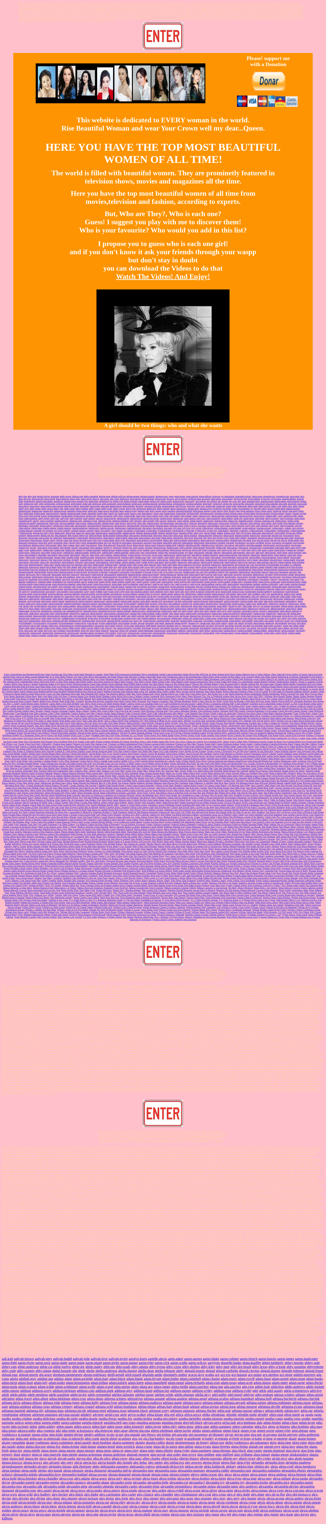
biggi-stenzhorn (247, 511)
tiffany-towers (87, 628)
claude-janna (36, 528)
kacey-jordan (141, 562)
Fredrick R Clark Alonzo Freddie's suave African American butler (84, 751)
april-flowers (180, 506)
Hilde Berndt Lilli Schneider (234, 778)
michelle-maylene (220, 589)
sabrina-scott (264, 608)
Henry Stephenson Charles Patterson (307, 775)
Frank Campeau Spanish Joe (139, 746)
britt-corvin (24, 516)
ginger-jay (107, 547)
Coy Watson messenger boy (302, 716)
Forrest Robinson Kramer (227, 744)
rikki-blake (247, 606)
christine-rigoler (176, 525)
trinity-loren (95, 630)
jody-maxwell (134, 560)
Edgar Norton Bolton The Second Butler (23, 730)
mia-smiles (139, 589)
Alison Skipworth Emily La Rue (48, 681)
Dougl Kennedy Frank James (145, 725)
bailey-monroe (267, 508)
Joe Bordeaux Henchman (236, 797)
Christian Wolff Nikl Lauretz (232, 711)
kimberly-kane (271, 567)
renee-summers (209, 606)
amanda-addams (289, 499)
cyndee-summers (256, 530)
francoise (161, 545)
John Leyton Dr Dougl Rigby (178, 800)
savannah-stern (122, 613)
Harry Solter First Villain (131, 771)
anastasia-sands (267, 501)
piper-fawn (163, 603)
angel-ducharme (124, 503)
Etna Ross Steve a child (140, 741)
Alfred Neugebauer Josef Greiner (217, 679)
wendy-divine (281, 633)
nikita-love (264, 596)
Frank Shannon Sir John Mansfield (72, 749)
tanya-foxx (301, 623)
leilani (291, 574)
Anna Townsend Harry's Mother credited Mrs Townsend (244, 684)
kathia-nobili (98, 564)
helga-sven (186, 550)
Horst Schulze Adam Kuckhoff (145, 780)
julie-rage (79, 562)
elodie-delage (293, 540)
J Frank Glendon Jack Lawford (82, 785)
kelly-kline (122, 567)
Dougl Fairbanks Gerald (94, 725)
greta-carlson (232, 547)
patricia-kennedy (216, 601)
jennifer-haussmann (44, 557)
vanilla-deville (274, 630)
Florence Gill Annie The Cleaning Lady (90, 744)
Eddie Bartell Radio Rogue (249, 728)
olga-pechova (208, 599)
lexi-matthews (69, 577)
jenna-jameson (280, 555)
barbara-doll (48, 511)
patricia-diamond (200, 601)
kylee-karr (103, 572)
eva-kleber (259, 542)
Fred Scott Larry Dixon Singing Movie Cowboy (255, 749)
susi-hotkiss (208, 620)
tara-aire (44, 625)
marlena (256, 584)
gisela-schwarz (159, 547)
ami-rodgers (201, 501)
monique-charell (40, 594)
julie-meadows (67, 562)
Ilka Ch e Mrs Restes (108, 783)
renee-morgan (186, 606)
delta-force (157, 535)
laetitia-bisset (244, 572)
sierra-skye (235, 616)
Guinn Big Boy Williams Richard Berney (20, 763)
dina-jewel (188, 538)
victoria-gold (146, 633)
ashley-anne (252, 506)
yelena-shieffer (107, 635)
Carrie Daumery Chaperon (247, 703)
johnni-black (174, 560)
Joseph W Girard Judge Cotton (133, 805)
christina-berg (81, 525)
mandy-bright (105, 581)
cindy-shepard (262, 525)
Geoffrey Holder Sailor (31, 753)
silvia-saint (276, 616)
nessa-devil (70, 596)
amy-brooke (223, 501)
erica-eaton (127, 542)
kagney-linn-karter (156, 562)
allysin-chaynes (240, 499)
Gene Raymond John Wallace (310, 751)
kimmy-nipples (77, 569)
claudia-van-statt (107, 528)
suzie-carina (258, 620)
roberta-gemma (287, 606)
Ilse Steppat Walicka (127, 783)
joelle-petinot (162, 560)
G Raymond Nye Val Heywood (235, 751)
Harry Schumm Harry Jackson (82, 771)
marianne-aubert (251, 581)
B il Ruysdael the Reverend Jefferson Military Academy (294, 691)
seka (171, 613)
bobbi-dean (28, 513)
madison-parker (45, 581)
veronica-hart (35, 633)
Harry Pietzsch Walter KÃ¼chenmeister (51, 771)
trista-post (114, 630)
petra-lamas (118, 603)
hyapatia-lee (291, 550)
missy (86, 591)
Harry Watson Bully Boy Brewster (158, 771)
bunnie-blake (129, 516)
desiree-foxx (255, 535)
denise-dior (218, 535)
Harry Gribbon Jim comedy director (152, 768)
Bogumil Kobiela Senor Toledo (226, 699)
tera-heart (170, 625)
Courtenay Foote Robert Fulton (275, 716)
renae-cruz (154, 606)
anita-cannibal (272, 503)
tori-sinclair (262, 628)
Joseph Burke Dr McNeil (279, 802)
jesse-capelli (215, 557)
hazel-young (24, 550)
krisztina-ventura (66, 572)
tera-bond (161, 625)
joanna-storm (110, 560)
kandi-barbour (231, 562)
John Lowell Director (202, 800)
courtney (67, 530)
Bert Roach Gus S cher (218, 694)
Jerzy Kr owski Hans (219, 795)
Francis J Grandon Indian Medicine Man (38, 746)
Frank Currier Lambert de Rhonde (168, 746)
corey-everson (298, 528)
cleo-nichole (157, 528)
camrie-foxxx (259, 516)
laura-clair (46, 574)
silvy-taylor (299, 616)
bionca (258, 511)
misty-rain (179, 591)
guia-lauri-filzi (255, 547)
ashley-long (24, 508)
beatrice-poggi (130, 511)
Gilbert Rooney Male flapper (267, 758)
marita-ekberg (233, 584)
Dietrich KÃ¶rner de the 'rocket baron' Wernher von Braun (175, 720)
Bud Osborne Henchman (180, 701)
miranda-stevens (38, 591)
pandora (136, 601)
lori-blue (171, 579)
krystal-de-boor (80, 572)
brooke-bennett (54, 516)
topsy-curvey (240, 628)
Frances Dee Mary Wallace (305, 744)
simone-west (24, 618)
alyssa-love (266, 499)
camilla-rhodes (231, 516)
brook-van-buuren (105, 516)
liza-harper (32, 579)
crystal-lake (189, 530)
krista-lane (204, 569)
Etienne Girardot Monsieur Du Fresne (112, 741)
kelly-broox (93, 567)
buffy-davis (118, 516)
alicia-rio (170, 499)
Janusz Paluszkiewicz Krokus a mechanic (118, 792)
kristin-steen (52, 572)
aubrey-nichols (163, 508)
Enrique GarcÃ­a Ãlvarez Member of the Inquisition (179, 738)
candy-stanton (89, 518)
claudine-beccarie (134, 528)
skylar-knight (81, 618)
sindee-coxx (35, 618)
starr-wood (23, 620)
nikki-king (23, 599)
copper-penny (278, 528)
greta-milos (243, 547)
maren (176, 581)
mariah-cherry (237, 581)
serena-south (191, 613)
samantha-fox (47, 611)
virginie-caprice (227, 633)
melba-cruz (236, 586)
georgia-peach (269, 545)
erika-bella (167, 542)
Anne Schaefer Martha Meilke (282, 684)
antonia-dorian (168, 506)
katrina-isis (216, 564)
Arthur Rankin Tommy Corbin (227, 689)
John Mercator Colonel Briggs (225, 800)
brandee (63, 513)
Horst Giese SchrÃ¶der (121, 780)
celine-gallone (183, 521)
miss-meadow (63, 591)
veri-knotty (300, 630)
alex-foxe (27, 499)
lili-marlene (123, 577)
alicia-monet (160, 499)
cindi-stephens (213, 525)
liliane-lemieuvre (109, 577)
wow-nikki (64, 635)
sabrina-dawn (181, 608)
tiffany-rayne (49, 628)
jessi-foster (57, 560)
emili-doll (42, 542)
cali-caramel (174, 516)
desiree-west (277, 535)
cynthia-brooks (282, 530)
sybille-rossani (301, 620)
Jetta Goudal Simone (293, 795)
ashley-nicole (47, 508)
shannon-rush (259, 613)
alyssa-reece (276, 499)
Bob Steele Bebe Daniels (103, 699)
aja (222, 496)
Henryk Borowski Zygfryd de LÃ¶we (102, 778)
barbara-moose (60, 511)
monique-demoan (55, 594)
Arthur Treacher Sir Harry (253, 689)
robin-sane (56, 608)
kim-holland (24, 569)
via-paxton (99, 633)
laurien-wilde (183, 574)
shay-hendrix (79, 616)
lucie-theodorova (216, 579)
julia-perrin (34, 562)
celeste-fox (171, 521)
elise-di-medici (263, 540)
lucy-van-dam (230, 579)
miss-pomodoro (76, 591)
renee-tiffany (222, 606)
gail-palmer (229, 545)
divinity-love (222, 538)
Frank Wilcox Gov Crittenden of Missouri (107, 749)
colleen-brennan (221, 528)
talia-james (159, 623)
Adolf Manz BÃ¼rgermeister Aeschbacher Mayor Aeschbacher (131, 674)
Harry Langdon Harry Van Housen (302, 768)
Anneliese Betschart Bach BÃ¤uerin (19, 686)
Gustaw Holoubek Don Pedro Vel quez (187, 763)
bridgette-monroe (222, 513)
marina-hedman (207, 584)
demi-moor (178, 535)
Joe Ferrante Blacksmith (258, 797)
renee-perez (197, 606)
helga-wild (196, 550)
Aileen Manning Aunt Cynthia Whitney (253, 674)
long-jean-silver (85, 579)
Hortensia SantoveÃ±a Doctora (173, 780)
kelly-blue (82, 567)
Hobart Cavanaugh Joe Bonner (309, 778)
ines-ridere (45, 552)
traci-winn (28, 630)
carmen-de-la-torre (151, 518)
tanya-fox (292, 623)
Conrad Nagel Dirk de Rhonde (114, 716)
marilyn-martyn (182, 584)
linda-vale (186, 577)
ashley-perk (58, 508)
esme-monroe (211, 542)
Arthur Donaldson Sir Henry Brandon (74, 689)
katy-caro (250, 564)
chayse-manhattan (67, 523)
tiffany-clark (24, 628)
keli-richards (51, 567)
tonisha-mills (228, 628)
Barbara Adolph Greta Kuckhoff (53, 691)
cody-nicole (196, 528)
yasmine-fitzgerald (92, 635)
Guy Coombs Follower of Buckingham (260, 763)
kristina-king (283, 569)
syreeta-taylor (80, 623)
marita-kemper (246, 584)
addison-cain (77, 496)
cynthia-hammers (297, 530)
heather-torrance (122, 550)
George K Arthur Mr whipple (87, 756)
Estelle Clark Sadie (86, 741)
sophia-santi (176, 618)
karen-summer (263, 562)
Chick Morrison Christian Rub (154, 711)
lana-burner (256, 572)
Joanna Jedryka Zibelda (177, 797)
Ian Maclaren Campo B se (288, 780)
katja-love (196, 564)
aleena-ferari (229, 496)
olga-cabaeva (186, 599)
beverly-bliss (222, 511)
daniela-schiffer (115, 533)
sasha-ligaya (74, 613)
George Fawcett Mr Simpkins (199, 753)
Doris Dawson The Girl (81, 723)
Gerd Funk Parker (36, 758)
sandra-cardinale (124, 611)
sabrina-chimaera (167, 608)
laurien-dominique (168, 574)
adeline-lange (104, 496)
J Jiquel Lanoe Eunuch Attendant (139, 785)
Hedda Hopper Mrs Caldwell (235, 771)
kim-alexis (232, 567)
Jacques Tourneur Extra (285, 788)
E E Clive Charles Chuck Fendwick (81, 728)
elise (254, 540)
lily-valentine (165, 577)
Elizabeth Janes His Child (102, 735)
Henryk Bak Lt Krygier (74, 778)
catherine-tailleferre (120, 521)
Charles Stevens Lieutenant (56, 711)
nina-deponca (119, 599)
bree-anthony (147, 513)
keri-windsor (189, 567)
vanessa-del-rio (230, 630)
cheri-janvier (120, 523)
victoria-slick (196, 633)
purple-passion (238, 603)
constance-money (263, 528)
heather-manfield (93, 550)
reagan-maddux (69, 606)
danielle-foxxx (172, 533)
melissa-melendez (42, 589)
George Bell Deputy (79, 753)
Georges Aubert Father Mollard (307, 756)
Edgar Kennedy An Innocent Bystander (307, 728)
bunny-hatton (152, 516)
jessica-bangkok (229, 557)
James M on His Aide (219, 790)
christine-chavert (147, 525)
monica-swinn (238, 591)
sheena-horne (102, 616)
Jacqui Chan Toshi (304, 788)
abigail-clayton (43, 496)
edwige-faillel (156, 540)
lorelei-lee (129, 579)
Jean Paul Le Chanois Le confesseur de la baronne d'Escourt (108, 795)
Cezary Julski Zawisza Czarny (17, 706)
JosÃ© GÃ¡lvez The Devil (229, 802)
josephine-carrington (237, 560)
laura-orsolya (86, 574)
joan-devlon (98, 560)
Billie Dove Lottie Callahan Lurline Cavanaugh (138, 696)
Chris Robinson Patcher (208, 711)
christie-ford (58, 525)
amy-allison (212, 501)
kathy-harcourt (150, 564)
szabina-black (111, 623)
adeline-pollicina (118, 496)
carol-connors (190, 518)
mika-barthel (260, 589)
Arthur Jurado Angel (174, 689)
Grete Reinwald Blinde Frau (260, 761)
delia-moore (134, 535)
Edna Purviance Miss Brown (215, 730)
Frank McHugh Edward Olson (303, 746)
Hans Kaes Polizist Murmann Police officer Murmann (221, 766)
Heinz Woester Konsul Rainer (152, 773)
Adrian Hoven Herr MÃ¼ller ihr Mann (200, 674)
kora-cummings (185, 569)
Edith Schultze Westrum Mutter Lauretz (112, 730)
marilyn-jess (169, 584)
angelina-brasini (165, 503)
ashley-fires (287, 506)
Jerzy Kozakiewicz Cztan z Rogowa (193, 795)
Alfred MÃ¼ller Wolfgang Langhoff (187, 679)
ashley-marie (35, 508)
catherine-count (75, 521)
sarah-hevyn (296, 611)
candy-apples (43, 518)
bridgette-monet (207, 513)
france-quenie (150, 545)
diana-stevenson (96, 538)
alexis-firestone (62, 499)
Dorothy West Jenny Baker (39, 725)
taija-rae (141, 623)
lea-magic (238, 574)
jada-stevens (199, 552)
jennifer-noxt (100, 557)
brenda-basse (169, 513)
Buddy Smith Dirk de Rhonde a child (233, 701)
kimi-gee (34, 569)
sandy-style (222, 611)
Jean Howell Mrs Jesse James (250, 792)
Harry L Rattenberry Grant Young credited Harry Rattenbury (260, 768)
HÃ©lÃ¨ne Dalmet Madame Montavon (63, 775)
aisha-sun (216, 496)
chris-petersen (289, 523)
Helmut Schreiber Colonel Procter (96, 775)
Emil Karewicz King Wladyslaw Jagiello (60, 738)
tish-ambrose (205, 628)
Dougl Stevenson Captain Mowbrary (175, 725)
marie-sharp (117, 584)
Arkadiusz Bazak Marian (272, 686)
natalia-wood (289, 594)
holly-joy (237, 550)
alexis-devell (49, 499)
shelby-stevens (137, 616)
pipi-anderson (174, 603)
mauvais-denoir (117, 586)
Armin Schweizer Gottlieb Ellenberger (300, 686)
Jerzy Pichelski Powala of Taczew (244, 795)
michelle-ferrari (177, 589)
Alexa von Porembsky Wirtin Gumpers (54, 679)
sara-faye (263, 611)
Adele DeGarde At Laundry (91, 674)
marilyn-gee (158, 584)
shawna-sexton (53, 616)
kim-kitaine (54, 569)
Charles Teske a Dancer (79, 711)
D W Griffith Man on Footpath (35, 718)
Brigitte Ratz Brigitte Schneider (99, 701)
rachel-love (273, 603)
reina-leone (135, 606)
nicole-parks (175, 596)
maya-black (142, 586)
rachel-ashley (262, 603)
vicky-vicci (122, 633)
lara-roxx (293, 572)
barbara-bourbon (293, 508)
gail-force (219, 545)
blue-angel (293, 511)
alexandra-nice (269, 496)
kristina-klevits (296, 569)
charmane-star (42, 523)
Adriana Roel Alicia (226, 674)
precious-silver (212, 603)
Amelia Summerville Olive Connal (204, 681)
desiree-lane (266, 535)
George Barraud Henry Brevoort (56, 753)
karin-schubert (298, 562)
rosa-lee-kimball (80, 608)
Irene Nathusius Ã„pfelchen (201, 783)
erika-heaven (187, 542)
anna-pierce (35, 506)
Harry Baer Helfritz (46, 768)
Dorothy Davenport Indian (158, 723)
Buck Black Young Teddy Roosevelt (130, 701)
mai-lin (84, 581)
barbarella (71, 511)
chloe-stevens (254, 523)
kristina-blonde (270, 569)
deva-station (288, 535)
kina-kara (89, 569)
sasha (52, 613)
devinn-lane (33, 538)
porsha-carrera (199, 603)
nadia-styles (179, 594)
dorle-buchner (36, 540)
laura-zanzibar (110, 574)
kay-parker (284, 564)
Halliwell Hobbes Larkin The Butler (59, 766)
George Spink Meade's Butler (280, 756)
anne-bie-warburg (71, 506)
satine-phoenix (96, 613)
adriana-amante (132, 496)
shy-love (216, 616)
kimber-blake (243, 567)
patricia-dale (187, 601)
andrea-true (28, 503)
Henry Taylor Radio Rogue (15, 778)
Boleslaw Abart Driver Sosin (253, 699)
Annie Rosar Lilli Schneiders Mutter (156, 686)
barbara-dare (37, 511)
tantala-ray (269, 623)
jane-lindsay (75, 555)
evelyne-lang (298, 542)
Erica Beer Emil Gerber (233, 738)
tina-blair (137, 628)
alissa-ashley (227, 499)
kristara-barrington (229, 569)
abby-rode (32, 496)
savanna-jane (135, 613)
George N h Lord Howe (173, 756)
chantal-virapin (220, 521)
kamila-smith (206, 562)
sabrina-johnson (205, 608)
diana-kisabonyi (70, 538)
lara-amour (284, 572)
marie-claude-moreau (42, 584)
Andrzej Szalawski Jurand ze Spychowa (48, 684)
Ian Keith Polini (268, 780)
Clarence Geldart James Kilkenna (110, 713)
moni (217, 591)
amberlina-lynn (105, 501)
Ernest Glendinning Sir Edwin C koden (287, 738)
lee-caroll (269, 574)
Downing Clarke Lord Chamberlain (281, 725)
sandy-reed (198, 611)
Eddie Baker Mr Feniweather (223, 728)
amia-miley (190, 501)
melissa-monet (56, 589)
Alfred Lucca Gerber (161, 679)
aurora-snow (181, 508)
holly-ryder (256, 550)
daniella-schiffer (150, 533)
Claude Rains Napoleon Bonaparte (277, 713)
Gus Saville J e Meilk (124, 763)
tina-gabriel (165, 628)
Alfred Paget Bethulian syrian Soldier (249, 679)
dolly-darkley (241, 538)
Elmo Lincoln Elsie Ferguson (292, 735)
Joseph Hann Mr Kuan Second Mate (46, 805)
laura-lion (66, 574)
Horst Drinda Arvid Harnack (98, 780)
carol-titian (259, 518)
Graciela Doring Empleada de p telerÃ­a (158, 761)
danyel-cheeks (210, 533)
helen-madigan (162, 550)
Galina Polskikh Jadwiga (285, 751)
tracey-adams (283, 628)
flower (129, 545)
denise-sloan (228, 535)
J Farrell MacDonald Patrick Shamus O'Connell (47, 785)
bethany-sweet (210, 511)
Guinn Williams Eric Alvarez (53, 763)
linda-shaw (176, 577)
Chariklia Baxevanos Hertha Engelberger (49, 706)
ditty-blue (207, 538)
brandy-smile (124, 513)
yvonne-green (120, 635)
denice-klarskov (191, 535)
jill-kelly (75, 560)
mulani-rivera (144, 594)
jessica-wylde (46, 560)
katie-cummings (185, 564)
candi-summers (30, 518)
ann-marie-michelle (152, 506)
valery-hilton (204, 630)
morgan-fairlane (103, 594)
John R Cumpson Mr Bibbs (34, 802)
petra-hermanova (105, 603)
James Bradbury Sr (64, 790)
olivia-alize (231, 599)
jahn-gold (259, 552)
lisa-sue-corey (275, 577)
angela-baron (49, 503)
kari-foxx (274, 562)
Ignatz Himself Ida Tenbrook (85, 783)
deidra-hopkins (95, 535)
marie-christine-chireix (291, 581)
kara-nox (252, 562)
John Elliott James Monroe (114, 800)
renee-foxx (164, 606)
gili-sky (33, 547)
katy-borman (240, 564)
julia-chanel (264, 560)
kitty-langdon (128, 569)
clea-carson (147, 528)
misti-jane (129, 591)
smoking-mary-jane (132, 618)
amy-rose (233, 501)
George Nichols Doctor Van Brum (200, 756)
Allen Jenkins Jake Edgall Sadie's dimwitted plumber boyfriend (91, 681)
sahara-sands (24, 611)
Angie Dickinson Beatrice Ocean (81, 684)
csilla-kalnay (223, 530)
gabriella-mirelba (192, 545)
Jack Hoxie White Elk (302, 785)
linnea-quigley (208, 577)
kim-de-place (297, 567)
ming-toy (26, 591)
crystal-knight (177, 530)
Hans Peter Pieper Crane (289, 766)
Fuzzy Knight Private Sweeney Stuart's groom (200, 751)
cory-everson (47, 530)
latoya (38, 574)
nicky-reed (107, 596)
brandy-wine (135, 513)
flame (100, 545)
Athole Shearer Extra (29, 691)
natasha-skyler (47, 596)
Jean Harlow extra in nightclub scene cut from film (179, 792)
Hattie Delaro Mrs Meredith (210, 771)
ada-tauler (55, 496)
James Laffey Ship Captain (197, 790)
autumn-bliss (193, 508)
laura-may (75, 574)
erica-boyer (117, 542)
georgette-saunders (254, 545)
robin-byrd (23, 608)
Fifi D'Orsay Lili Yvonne (13, 744)
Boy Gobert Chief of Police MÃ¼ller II (284, 699)
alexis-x (95, 499)
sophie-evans (210, 618)
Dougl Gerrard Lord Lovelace (119, 725)
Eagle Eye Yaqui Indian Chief (111, 728)
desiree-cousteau (242, 535)
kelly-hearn (103, 567)
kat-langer (206, 564)
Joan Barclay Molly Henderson (153, 797)
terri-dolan (229, 625)
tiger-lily (109, 628)
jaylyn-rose (146, 555)
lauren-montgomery (150, 574)
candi (280, 516)
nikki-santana (70, 599)
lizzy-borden (43, 579)
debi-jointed (73, 535)
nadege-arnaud (167, 594)
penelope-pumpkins (72, 603)
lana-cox (265, 572)
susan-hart (175, 620)
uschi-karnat (171, 630)
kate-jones (87, 564)
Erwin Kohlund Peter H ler (65, 741)
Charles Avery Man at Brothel (95, 706)
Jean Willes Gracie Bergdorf (305, 792)
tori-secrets (251, 628)
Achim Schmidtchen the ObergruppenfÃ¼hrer (24, 674)
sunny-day (137, 620)
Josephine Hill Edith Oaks (194, 805)
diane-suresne (145, 538)
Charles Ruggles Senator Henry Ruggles (25, 711)
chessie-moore (153, 523)
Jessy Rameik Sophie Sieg (271, 795)
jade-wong (250, 552)
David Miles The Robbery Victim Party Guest (192, 718)
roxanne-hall (115, 608)
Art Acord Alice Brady (47, 689)
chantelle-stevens (245, 521)
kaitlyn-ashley (171, 562)
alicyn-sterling (181, 499)
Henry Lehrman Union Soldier (252, 775)
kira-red (107, 569)
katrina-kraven (228, 564)
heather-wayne (136, 550)
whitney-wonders (38, 635)
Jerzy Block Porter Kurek (166, 795)
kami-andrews (194, 562)
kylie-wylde (157, 572)
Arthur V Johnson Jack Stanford (279, 689)
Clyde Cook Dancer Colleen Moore (84, 716)
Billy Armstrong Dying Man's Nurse (176, 696)
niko (100, 599)
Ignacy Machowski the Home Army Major (53, 783)
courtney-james (93, 530)
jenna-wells (30, 557)
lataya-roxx (30, 574)
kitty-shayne (162, 569)
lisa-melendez (263, 577)
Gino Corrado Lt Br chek (291, 758)
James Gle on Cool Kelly (104, 790)
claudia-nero (93, 528)
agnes (171, 496)
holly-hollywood (224, 550)
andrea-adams (280, 501)
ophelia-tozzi (289, 599)
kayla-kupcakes (272, 564)
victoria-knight (158, 633)
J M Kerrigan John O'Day (239, 785)
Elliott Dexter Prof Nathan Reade (158, 735)
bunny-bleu (141, 516)
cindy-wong (274, 525)
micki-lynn (249, 589)
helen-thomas (175, 550)
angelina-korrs (179, 503)
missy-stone (108, 591)
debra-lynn (83, 535)
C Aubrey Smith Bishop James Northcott (30, 703)
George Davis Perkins (175, 753)
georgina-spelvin (283, 545)
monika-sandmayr (264, 591)
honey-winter (267, 550)
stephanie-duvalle (60, 620)
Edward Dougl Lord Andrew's (37, 733)
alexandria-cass (282, 496)
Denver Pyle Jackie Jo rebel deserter (43, 720)
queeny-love (250, 603)
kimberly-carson (257, 567)
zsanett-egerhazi (144, 635)
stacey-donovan (235, 618)
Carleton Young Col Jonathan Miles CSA (145, 703)
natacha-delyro (277, 594)
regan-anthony (97, 606)
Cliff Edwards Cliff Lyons (56, 716)
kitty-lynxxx (139, 569)
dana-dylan (70, 533)
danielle (161, 533)
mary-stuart (77, 586)
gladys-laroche (185, 547)
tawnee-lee (99, 625)
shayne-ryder (90, 616)
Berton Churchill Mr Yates (292, 694)
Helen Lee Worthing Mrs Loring (254, 773)
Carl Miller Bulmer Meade (114, 703)
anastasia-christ (253, 501)
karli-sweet (23, 564)
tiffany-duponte (36, 628)
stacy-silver (282, 618)
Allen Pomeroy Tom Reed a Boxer (135, 681)
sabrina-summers (277, 608)
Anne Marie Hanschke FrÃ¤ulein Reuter (122, 686)
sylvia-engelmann (66, 623)
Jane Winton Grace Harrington (30, 792)
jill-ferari (67, 560)
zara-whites (132, 635)
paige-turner (46, 601)
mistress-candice (142, 591)
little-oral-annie (299, 577)
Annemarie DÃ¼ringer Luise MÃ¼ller (86, 686)
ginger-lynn (127, 547)
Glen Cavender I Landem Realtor (43, 761)
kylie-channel (136, 572)
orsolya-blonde (33, 601)
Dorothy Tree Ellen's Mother (294, 723)
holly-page (246, 550)
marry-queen (284, 584)
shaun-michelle (39, 616)
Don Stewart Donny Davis (264, 720)
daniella (139, 533)
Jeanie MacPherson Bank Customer (65, 795)
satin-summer (110, 613)
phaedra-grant (143, 603)
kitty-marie (151, 569)
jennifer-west (140, 557)
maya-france (152, 586)
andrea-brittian (293, 501)
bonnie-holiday (52, 513)
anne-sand (104, 506)
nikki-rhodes (57, 599)
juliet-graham (115, 562)
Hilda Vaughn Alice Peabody (208, 778)
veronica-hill (47, 633)
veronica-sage (73, 633)
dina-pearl (198, 538)
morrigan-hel (116, 594)
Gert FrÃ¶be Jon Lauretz (136, 758)
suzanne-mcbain (221, 620)
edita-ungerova (143, 540)
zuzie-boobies (158, 635)
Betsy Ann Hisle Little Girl (50, 696)
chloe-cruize (224, 523)
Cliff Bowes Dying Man (33, 716)
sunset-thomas (149, 620)
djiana (231, 538)
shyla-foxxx (206, 616)
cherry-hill (141, 523)
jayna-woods (157, 555)
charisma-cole (268, 521)
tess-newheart (257, 625)
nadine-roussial (218, 594)
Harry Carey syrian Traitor (95, 768)
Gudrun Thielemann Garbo (285, 761)
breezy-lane (158, 513)
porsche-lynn (186, 603)
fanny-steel (80, 545)
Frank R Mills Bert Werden (43, 749)
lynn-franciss (253, 579)
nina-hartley (131, 599)
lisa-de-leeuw (230, 577)
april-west (200, 506)
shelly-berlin (150, 616)
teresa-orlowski (198, 625)
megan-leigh (164, 586)
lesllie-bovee (37, 577)
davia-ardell (280, 533)
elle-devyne (275, 540)
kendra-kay (167, 567)
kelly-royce (145, 567)
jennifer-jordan (72, 557)
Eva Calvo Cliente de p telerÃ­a (189, 741)
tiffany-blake (298, 625)
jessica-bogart (242, 557)
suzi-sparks (269, 620)
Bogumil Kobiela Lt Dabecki (198, 699)
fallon (59, 545)
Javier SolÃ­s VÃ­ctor (146, 792)
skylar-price (93, 618)
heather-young (149, 550)
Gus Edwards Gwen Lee (103, 763)
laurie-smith (194, 574)
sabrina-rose (252, 608)
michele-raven (150, 589)
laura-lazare (56, 574)
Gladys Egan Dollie (19, 761)
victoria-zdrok (208, 633)
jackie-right (163, 552)
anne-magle (95, 506)
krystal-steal (93, 572)
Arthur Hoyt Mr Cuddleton (152, 689)
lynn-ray (273, 579)
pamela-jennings (85, 601)
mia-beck (121, 589)
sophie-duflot (198, 618)
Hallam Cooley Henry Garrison (28, 766)
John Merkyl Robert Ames (251, 800)
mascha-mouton (90, 586)
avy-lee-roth (255, 508)
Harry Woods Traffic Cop (186, 771)
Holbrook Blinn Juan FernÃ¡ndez (17, 780)
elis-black (247, 540)
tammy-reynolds (245, 623)
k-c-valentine (295, 564)
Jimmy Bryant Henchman (15, 797)
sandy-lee (177, 611)
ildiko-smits (24, 552)
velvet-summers (288, 630)
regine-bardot (110, 606)
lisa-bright (219, 577)
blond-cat (277, 511)
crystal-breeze (139, 530)
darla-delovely (268, 533)
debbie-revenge (33, 535)
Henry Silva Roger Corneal (278, 775)
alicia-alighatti (148, 499)
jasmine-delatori (120, 555)
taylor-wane (129, 625)
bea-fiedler (114, 511)
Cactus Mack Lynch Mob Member (64, 703)
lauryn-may (218, 574)
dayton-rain (291, 533)
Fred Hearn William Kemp (204, 749)
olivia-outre (278, 599)
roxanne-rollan (127, 608)
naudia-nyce (59, 596)
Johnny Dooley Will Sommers (141, 802)
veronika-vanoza (87, 633)
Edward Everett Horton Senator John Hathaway (99, 733)
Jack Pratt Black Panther (219, 788)
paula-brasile (279, 601)
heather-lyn (81, 550)
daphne (220, 533)
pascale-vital (156, 601)
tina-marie (184, 628)
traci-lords (294, 628)
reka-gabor (144, 606)
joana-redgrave (86, 560)
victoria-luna (171, 633)
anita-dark (283, 503)
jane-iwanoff (63, 555)
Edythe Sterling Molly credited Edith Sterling (228, 733)
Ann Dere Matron (156, 684)
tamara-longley (181, 623)
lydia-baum (242, 579)
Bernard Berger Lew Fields (173, 694)
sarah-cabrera (285, 611)
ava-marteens (244, 508)
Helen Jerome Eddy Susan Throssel (223, 773)
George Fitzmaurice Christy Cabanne (260, 753)
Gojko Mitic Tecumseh (68, 761)
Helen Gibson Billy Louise (195, 773)
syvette (102, 623)
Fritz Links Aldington (168, 751)
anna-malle (302, 503)
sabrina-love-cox (220, 608)
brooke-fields (67, 516)
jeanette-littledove (210, 555)
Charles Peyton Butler (228, 708)
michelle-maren (205, 589)
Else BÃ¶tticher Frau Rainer (266, 735)
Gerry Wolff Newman (115, 758)
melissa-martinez (26, 589)
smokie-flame (117, 618)
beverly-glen (234, 511)
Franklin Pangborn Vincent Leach (142, 749)
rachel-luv (283, 603)
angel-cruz (96, 503)
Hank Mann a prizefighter (119, 766)
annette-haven (116, 506)
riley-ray (256, 606)
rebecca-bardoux (84, 606)
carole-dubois (227, 518)
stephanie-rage (75, 620)
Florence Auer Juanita (62, 744)
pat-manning (168, 601)
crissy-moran (117, 530)
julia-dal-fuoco (275, 560)
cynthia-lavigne (25, 533)
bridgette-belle (193, 513)
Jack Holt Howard (284, 785)
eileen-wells (168, 540)
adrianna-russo (161, 496)
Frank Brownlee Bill (117, 746)
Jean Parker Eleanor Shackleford (278, 792)
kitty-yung (172, 569)
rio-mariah (265, 606)
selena (176, 613)
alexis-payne (86, 499)
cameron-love (204, 516)
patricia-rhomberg (232, 601)
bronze (44, 516)
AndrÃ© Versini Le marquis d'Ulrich (306, 681)
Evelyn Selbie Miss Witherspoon (245, 741)
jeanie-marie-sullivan (228, 555)
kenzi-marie (178, 567)
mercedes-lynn (85, 589)
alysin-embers (254, 499)
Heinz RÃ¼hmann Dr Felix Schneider (121, 773)
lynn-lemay (264, 579)
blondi (285, 511)
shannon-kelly (246, 613)
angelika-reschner (150, 503)
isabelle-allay (95, 552)
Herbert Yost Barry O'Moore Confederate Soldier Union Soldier (166, 778)
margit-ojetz (185, 581)
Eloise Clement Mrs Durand (240, 735)
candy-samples (75, 518)
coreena (288, 528)
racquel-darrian (40, 606)
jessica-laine (295, 557)
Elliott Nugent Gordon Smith (187, 735)
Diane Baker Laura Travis (70, 720)
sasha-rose (85, 613)
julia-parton (24, 562)
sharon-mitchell (25, 616)
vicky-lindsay (110, 633)
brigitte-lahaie (249, 513)
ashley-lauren (298, 506)
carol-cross (201, 518)
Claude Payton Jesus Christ (249, 713)
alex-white (114, 499)
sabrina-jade (192, 608)
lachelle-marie (189, 572)
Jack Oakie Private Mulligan (65, 788)
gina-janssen (65, 547)
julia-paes (300, 560)
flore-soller (121, 545)
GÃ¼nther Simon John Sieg (79, 763)
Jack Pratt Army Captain (196, 788)
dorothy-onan (62, 540)
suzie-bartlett (247, 620)
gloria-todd (210, 547)
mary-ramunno (65, 586)
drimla (76, 540)
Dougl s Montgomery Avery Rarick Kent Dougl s (243, 725)
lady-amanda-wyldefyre (214, 572)
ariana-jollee (231, 506)
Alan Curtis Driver (85, 677)
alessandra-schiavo (243, 496)
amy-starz (242, 501)
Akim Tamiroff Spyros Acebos (284, 674)
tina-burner (146, 628)
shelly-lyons (162, 616)
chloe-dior (234, 523)
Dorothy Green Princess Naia (215, 723)
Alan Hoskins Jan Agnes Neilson (109, 677)
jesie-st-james (204, 557)
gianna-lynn (24, 547)
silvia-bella (266, 616)
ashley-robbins (81, 508)
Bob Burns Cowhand (25, 699)
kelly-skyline (156, 567)
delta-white (168, 535)
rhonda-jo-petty (235, 606)
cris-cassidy (105, 530)
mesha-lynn (111, 589)
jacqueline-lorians (176, 552)
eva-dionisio (240, 542)
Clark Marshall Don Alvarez (197, 713)
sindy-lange (46, 618)
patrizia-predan (246, 601)
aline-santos (216, 499)
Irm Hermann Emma (245, 783)
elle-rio (284, 540)
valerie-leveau (192, 630)
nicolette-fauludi (211, 596)
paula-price (30, 603)
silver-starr (256, 616)
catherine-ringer (104, 521)
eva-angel (230, 542)
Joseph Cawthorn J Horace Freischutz (307, 802)
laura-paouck (97, 574)
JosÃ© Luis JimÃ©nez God (254, 802)
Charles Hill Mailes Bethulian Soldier (197, 706)
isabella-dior (68, 552)
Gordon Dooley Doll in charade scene (96, 761)
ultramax (133, 630)
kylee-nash (113, 572)
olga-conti (196, 599)
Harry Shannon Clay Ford (108, 771)
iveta (142, 552)
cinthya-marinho (287, 525)
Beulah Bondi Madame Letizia (102, 696)
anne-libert (84, 506)
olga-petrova (219, 599)
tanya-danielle (281, 623)
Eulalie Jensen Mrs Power (163, 741)
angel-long (217, 503)
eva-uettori (276, 542)
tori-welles (272, 628)
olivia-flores (253, 599)
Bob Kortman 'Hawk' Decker (48, 699)
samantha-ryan (59, 611)
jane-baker (42, 555)
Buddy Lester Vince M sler (204, 701)
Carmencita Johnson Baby (223, 703)
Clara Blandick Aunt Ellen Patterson (31, 713)
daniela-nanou (102, 533)
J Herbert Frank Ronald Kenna (110, 785)
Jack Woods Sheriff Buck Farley (260, 788)
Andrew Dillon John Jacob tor (17, 684)
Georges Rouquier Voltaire (15, 758)
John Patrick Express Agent (305, 800)
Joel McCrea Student (301, 797)
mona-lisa (200, 591)
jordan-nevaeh (211, 560)
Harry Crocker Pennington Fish (122, 768)
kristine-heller (40, 572)
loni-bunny (98, 579)
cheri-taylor (131, 523)
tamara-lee (169, 623)
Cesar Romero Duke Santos (310, 703)
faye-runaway (91, 545)
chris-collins (266, 523)
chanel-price (208, 521)
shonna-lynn (195, 616)
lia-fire (88, 577)
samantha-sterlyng (74, 611)
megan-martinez (177, 586)
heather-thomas (108, 550)
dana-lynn (80, 533)
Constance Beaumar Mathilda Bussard (145, 716)
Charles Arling (74, 706)
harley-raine (290, 547)
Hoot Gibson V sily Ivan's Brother (48, 780)
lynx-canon (294, 579)
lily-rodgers (153, 577)
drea (70, 540)
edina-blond (131, 540)
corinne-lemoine (26, 530)
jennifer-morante (87, 557)
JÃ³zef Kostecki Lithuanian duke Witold (253, 805)
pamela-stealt (126, 601)
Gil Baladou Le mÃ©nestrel (240, 758)
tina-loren (175, 628)
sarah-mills (23, 613)
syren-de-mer (92, 623)
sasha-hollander (62, 613)
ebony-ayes (120, 540)
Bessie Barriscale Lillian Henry (23, 696)
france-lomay (138, 545)
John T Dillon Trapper (58, 802)
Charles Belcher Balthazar (120, 706)
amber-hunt (93, 501)
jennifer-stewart (113, 557)
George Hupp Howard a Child (24, 756)
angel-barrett (76, 503)
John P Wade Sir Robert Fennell (277, 800)
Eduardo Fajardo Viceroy (266, 730)
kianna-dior (212, 567)
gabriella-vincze (208, 545)
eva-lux (268, 542)
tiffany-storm (74, 628)
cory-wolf (58, 530)
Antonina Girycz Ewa (208, 686)
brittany (288, 513)
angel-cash (87, 503)
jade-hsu (217, 552)
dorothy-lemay (49, 540)
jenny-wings (180, 557)
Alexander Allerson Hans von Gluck (89, 679)
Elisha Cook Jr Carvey (81, 735)
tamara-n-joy (193, 623)
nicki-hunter (96, 596)
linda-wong (196, 577)
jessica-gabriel (283, 557)
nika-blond (235, 596)
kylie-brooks (124, 572)
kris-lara (196, 569)
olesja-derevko (173, 599)
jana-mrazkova (30, 555)
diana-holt (57, 538)
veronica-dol (24, 633)
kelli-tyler (61, 567)
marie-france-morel (84, 584)
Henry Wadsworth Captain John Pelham (45, 778)
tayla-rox (119, 625)
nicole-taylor (198, 596)
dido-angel (156, 538)
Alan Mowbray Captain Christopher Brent (143, 677)
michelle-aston (163, 589)
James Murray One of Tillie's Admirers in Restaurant (253, 790)
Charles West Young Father (102, 711)
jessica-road (34, 560)
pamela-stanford (113, 601)
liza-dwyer (23, 579)
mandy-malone (118, 581)
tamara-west (205, 623)
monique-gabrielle (72, 594)
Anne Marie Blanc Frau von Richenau (52, 686)
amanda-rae (58, 501)
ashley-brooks (264, 506)
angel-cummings (109, 503)
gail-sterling (240, 545)
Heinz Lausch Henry (95, 773)
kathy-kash (172, 564)
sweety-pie (289, 620)
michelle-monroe (236, 589)
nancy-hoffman (254, 594)
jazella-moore (169, 555)
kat (72, 564)
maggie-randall (73, 581)
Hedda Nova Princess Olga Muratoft (265, 771)
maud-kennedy (103, 586)
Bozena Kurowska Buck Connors (17, 701)
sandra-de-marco (139, 611)
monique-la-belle (88, 594)
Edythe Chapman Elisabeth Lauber (190, 733)
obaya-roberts (161, 599)
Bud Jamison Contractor (158, 701)
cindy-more (250, 525)
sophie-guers (222, 618)
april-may (191, 506)
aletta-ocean (257, 496)
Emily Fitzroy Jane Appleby (120, 738)
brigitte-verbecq (278, 513)
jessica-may (24, 560)
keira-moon (34, 567)
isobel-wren (134, 552)
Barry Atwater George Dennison (190, 691)
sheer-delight (114, 616)
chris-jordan (277, 523)
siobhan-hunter (68, 618)
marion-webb (221, 584)
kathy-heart (162, 564)
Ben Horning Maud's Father (118, 694)
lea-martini (247, 574)
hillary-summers (209, 550)
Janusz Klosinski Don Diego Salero (61, 792)
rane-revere (52, 606)
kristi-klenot (257, 569)
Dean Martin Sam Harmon (282, 718)
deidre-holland (109, 535)
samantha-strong (90, 611)
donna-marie (24, 540)
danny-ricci (198, 533)
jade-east (209, 552)
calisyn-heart (186, 516)
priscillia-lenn (225, 603)
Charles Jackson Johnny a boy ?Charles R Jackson (274, 706)
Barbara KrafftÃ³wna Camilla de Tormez (85, 691)
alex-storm (104, 499)
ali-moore (206, 499)
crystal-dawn (151, 530)
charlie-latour (281, 521)
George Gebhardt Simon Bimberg (292, 753)
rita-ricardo (275, 606)
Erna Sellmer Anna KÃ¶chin (256, 738)
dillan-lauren (166, 538)
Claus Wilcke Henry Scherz (305, 713)
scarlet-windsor (162, 613)
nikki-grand (296, 596)
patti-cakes (258, 601)
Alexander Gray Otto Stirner (117, 679)
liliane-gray (97, 577)
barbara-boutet (25, 511)
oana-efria (150, 599)
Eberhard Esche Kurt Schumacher (173, 728)
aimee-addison (205, 496)
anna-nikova (24, 506)
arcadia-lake (210, 506)
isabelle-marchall (121, 552)
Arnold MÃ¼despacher (27, 689)
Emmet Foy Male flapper (145, 738)
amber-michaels (130, 501)
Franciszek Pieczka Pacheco (95, 746)
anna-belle (292, 503)
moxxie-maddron (129, 594)
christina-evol (107, 525)
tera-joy (178, 625)
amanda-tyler (82, 501)
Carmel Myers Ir (203, 703)
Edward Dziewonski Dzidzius (64, 733)
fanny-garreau (69, 545)
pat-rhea (178, 601)
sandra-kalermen (153, 611)
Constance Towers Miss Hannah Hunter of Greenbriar (186, 716)
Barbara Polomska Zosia (115, 691)
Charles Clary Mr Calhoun (144, 706)
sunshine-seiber (163, 620)
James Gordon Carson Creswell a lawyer (134, 790)
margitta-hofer (197, 581)
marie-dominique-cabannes (64, 584)
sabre (157, 608)
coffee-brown (207, 528)
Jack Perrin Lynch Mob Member (170, 788)
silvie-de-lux (287, 616)
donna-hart (299, 538)
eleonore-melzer (222, 540)
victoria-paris (183, 633)
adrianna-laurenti (147, 496)
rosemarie (92, 608)
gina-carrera (42, 547)
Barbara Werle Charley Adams (162, 691)
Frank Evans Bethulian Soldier (197, 746)
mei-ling (200, 586)
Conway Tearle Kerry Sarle (223, 716)
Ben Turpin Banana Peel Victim (146, 694)
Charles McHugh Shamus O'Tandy (139, 708)
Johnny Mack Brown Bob (167, 802)
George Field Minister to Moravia (228, 753)
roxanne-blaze (103, 608)
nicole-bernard (129, 596)
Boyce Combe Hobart (312, 699)
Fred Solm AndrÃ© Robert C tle (292, 749)
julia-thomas (55, 562)
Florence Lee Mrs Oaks (185, 744)
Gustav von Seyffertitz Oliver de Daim (152, 763)
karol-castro (49, 564)
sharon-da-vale (283, 613)
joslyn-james (252, 560)
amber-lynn (118, 501)
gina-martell (84, 547)
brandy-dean (102, 513)
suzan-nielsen (235, 620)
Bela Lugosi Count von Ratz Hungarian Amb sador (57, 694)
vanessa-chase (217, 630)
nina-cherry (108, 599)
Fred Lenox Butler (224, 749)
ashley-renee (69, 508)
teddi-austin (140, 625)
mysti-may (155, 594)
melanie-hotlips (211, 586)
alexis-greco (75, 499)
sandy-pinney (187, 611)
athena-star (151, 508)
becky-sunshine (168, 511)
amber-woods (166, 501)
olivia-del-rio (242, 599)
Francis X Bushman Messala (69, 746)
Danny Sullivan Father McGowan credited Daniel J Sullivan (94, 718)
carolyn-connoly (272, 518)
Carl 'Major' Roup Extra (91, 703)
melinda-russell (248, 586)
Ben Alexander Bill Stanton (93, 694)
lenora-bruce (300, 574)
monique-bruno (292, 591)
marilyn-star (195, 584)
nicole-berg (117, 596)
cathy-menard (148, 521)
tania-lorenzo (259, 623)
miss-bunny (50, 591)
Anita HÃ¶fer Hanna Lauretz (135, 684)
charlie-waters (293, 521)
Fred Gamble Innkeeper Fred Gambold (174, 749)
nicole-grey (152, 596)
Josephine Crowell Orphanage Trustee (165, 805)
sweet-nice (279, 620)
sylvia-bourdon (39, 623)
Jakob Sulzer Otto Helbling (42, 790)
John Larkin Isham (156, 800)
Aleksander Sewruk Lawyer (25, 679)
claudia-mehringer (80, 528)
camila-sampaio (218, 516)
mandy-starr (155, 581)
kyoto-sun (177, 572)
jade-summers (239, 552)
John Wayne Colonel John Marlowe (84, 802)
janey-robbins (106, 555)
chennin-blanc (108, 523)
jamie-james (282, 552)
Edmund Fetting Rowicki (190, 730)
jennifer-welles (127, 557)
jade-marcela (226, 552)
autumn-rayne (206, 508)
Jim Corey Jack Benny (313, 795)
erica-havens (137, 542)
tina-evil (155, 628)
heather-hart (59, 550)
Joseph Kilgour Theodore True (76, 805)
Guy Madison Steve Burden (291, 763)
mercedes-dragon (71, 589)
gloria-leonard (198, 547)
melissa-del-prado (279, 586)
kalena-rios (182, 562)
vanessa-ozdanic (260, 630)
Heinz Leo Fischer (174, 773)
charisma (258, 521)
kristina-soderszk (26, 572)
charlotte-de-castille (27, 523)
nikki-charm (285, 596)
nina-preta (141, 599)
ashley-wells (106, 508)
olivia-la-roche (266, 599)
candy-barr (54, 518)
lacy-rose (200, 572)
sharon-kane (296, 613)
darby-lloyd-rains (243, 533)
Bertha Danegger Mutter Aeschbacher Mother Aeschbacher (254, 694)
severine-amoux (204, 613)
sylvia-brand (52, 623)
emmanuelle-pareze (95, 542)
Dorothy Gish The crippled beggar (186, 723)
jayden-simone (134, 555)
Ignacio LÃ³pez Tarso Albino (21, 783)
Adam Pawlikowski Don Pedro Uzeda (62, 674)
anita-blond (260, 503)
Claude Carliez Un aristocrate (223, 713)
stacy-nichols (270, 618)
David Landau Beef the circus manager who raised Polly (146, 718)
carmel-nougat (123, 518)
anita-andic (249, 503)
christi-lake (69, 525)
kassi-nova (66, 564)
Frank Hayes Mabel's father (224, 746)
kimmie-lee (65, 569)
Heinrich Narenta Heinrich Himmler (69, 773)
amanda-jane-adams (44, 501)
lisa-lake (252, 577)
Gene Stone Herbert (11, 753)
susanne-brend (186, 620)
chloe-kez (244, 523)
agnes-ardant (179, 496)
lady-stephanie (231, 572)
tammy (224, 623)
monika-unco (279, 591)
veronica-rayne (60, 633)
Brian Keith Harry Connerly (71, 701)
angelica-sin (137, 503)
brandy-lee (112, 513)
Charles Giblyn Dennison (168, 706)
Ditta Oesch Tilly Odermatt (239, 720)
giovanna (149, 547)
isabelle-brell (107, 552)
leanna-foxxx (258, 574)
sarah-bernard (273, 611)
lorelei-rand (139, 579)
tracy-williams (59, 630)
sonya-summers (164, 618)
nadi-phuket (231, 594)
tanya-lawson (24, 625)
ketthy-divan (201, 567)
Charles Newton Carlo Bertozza (204, 708)
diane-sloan (133, 538)
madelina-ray (31, 581)
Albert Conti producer (244, 677)
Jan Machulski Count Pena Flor (291, 790)
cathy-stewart (160, 521)
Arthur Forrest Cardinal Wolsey (125, 689)
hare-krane (279, 547)
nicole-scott (187, 596)
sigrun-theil (245, 616)
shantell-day (271, 613)
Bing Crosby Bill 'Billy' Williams (257, 696)
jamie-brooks (270, 552)
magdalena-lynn (59, 581)
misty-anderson (156, 591)
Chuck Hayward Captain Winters (292, 711)
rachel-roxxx (293, 603)
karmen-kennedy (36, 564)
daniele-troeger (128, 533)
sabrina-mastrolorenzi (237, 608)
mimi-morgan (293, 589)
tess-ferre (246, 625)
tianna (285, 625)
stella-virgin (46, 620)
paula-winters (42, 603)
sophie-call (187, 618)
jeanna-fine (255, 555)
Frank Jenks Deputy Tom (248, 746)
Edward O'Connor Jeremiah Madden (136, 733)
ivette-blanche (151, 552)
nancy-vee (265, 594)
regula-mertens (123, 606)
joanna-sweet (122, 560)
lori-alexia (162, 579)
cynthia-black (270, 530)
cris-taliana (128, 530)
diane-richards (121, 538)
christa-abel (34, 525)
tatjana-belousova (66, 625)
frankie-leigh (171, 545)
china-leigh (202, 523)
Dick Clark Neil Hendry (93, 720)
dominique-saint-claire (284, 538)
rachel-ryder (28, 606)
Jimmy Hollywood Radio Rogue (63, 797)
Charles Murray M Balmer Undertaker (172, 708)
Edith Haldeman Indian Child (55, 730)
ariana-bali (220, 506)
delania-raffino (122, 535)
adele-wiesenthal (91, 496)
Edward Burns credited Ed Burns (293, 730)
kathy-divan (138, 564)
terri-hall (238, 625)
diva (214, 538)
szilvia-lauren (124, 623)
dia (51, 538)
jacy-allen (189, 552)
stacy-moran (258, 618)
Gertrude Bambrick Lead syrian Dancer (165, 758)
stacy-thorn (292, 618)
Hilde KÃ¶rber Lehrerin (258, 778)
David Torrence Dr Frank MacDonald (230, 718)
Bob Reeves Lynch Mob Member (76, 699)
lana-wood (274, 572)
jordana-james (187, 560)
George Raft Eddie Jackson (227, 756)
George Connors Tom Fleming (126, 753)
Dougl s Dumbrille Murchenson (206, 725)
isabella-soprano (82, 552)
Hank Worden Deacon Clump (144, 766)
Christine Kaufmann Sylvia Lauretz (261, 711)
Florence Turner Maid (206, 744)
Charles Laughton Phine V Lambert (107, 708)
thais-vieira (268, 625)
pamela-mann (99, 601)
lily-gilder (133, 577)
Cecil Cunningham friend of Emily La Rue (278, 703)
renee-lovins (174, 606)
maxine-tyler (130, 586)
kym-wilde (168, 572)
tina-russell (194, 628)
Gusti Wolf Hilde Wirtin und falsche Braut (224, 763)
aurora (173, 508)
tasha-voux (53, 625)
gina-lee (74, 547)
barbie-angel (81, 511)
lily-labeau (143, 577)
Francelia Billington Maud (281, 744)
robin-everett (45, 608)
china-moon (213, 523)
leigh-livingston (280, 574)
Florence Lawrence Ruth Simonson (159, 744)
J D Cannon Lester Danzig (215, 785)
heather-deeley (36, 550)
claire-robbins (25, 528)
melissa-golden (294, 586)
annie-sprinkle (128, 506)
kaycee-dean (260, 564)
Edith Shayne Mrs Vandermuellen (146, 730)
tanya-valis (35, 625)
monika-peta (250, 591)
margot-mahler (224, 581)
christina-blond (94, 525)
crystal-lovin (200, 530)
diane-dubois (109, 538)
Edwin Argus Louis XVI (164, 733)
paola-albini (145, 601)
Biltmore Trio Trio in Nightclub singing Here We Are (217, 696)
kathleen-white (125, 564)
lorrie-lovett (181, 579)
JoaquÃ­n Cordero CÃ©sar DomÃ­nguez (206, 797)
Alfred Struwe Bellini (307, 679)
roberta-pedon (300, 606)
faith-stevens (51, 545)
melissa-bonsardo (263, 586)
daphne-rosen (229, 533)
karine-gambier (284, 562)
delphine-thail (146, 535)
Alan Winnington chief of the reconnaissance (182, 677)
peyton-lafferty (130, 603)
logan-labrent (55, 579)
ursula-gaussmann (145, 630)
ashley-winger (119, 508)
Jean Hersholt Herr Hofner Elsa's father (219, 792)
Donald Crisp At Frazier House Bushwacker (296, 720)
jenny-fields (169, 557)
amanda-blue (29, 501)
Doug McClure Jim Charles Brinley (67, 725)
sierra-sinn (225, 616)
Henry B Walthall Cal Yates (148, 775)
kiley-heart (222, 567)
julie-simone (89, 562)
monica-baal (226, 591)
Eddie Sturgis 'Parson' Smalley (275, 728)
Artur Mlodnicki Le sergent (306, 689)
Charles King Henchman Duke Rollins (49, 708)
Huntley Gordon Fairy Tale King (230, 780)
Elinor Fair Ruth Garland (58, 735)
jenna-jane (291, 555)
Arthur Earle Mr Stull (101, 689)
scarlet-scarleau (148, 613)
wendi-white (269, 633)
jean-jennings (244, 555)
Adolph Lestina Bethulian (170, 674)
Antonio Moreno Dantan (229, 686)
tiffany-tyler (99, 628)
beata (121, 511)
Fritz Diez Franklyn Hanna (125, 751)
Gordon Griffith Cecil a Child (126, 761)
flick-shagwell (109, 545)
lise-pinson (287, 577)
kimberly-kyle (284, 567)
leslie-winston (25, 577)
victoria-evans (134, 633)
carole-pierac (248, 518)
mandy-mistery (143, 581)
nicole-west (224, 596)
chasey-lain (54, 523)
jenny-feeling (158, 557)
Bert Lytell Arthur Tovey (196, 694)
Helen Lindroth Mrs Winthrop (282, 773)
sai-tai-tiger (35, 611)
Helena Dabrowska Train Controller (29, 775)
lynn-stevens (283, 579)
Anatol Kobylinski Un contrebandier (237, 681)
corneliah (37, 530)
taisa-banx (149, 623)
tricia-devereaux (73, 630)
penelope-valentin (89, 603)
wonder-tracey (53, 635)
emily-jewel (81, 542)
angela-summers (63, 503)
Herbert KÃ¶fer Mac (128, 778)
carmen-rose (178, 518)
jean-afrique (197, 555)
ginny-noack (138, 547)
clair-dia (298, 525)
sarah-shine (34, 613)
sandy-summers (234, 611)
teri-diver (210, 625)
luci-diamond (193, 579)
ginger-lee (117, 547)
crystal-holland (164, 530)
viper (217, 633)
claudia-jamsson (64, 528)
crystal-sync (212, 530)
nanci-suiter (242, 594)
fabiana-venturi (38, 545)
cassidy (36, 521)
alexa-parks (295, 496)
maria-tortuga (264, 581)
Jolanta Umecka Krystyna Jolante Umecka (198, 802)
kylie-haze (147, 572)
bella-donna (198, 511)
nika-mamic (245, 596)
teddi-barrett (151, 625)
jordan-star (222, 560)
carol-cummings (213, 518)
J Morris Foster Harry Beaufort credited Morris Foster (179, 785)
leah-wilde (228, 574)
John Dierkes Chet (92, 800)
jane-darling (52, 555)
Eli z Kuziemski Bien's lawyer (33, 735)
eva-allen (221, 542)
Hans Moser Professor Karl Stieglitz (262, 766)
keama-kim (23, 567)
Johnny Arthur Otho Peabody (114, 802)
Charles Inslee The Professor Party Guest (232, 706)
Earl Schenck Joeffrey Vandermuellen (141, 728)
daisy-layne (49, 533)
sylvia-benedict (25, 623)
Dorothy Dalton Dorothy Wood (132, 723)
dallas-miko (60, 533)
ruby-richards (140, 608)
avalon (235, 508)
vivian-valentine (241, 633)
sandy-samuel (210, 611)
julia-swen (44, 562)
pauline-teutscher (55, 603)
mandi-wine (93, 581)
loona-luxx (119, 579)
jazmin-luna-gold (183, 555)
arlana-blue (242, 506)
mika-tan (270, 589)
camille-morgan (246, 516)
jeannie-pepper (267, 555)
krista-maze (215, 569)
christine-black (133, 525)
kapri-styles (243, 562)
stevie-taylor (101, 620)
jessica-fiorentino (268, 557)
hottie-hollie (279, 550)
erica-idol (147, 542)
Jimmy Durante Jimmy (38, 797)
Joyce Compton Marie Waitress (220, 805)
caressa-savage (110, 518)
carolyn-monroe (287, 518)
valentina (182, 630)
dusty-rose (97, 540)
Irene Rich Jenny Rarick (224, 783)
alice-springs (135, 499)
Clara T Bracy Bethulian (59, 713)
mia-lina (129, 589)
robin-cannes (34, 608)
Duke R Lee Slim (21, 728)
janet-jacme (95, 555)
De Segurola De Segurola (258, 718)
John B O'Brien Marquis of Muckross (38, 800)
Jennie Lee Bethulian (144, 795)
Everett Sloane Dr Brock (271, 741)
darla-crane (256, 533)
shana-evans (217, 613)
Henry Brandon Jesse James (225, 775)
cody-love (186, 528)
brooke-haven (79, 516)
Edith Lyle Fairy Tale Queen (81, 730)
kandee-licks (218, 562)
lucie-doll (204, 579)
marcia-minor (167, 581)
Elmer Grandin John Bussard (214, 735)
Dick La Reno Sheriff (114, 720)
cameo (195, 516)
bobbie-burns (39, 513)
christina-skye (120, 525)
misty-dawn (169, 591)
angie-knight (238, 503)
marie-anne (275, 581)
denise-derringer (205, 535)
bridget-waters (236, 513)
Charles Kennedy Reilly (20, 708)
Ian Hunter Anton (253, 780)
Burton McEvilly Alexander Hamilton (295, 701)
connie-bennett (234, 528)
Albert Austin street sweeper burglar (218, 677)
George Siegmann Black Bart (253, 756)
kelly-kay (113, 567)
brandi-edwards (74, 513)
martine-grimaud (298, 584)
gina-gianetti (53, 547)
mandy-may (130, 581)
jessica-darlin (255, 557)
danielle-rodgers (186, 533)
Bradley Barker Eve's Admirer (45, 701)
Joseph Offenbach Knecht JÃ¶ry (105, 805)
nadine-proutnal (204, 594)
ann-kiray (140, 506)
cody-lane (177, 528)
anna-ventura (45, 506)
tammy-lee (233, 623)
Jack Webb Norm (237, 788)
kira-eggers (98, 569)
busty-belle (164, 516)
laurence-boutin (134, 574)
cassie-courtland (47, 521)
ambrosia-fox (178, 501)
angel (41, 503)
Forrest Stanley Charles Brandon (254, 744)
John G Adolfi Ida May (137, 800)
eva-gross (250, 542)
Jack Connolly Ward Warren (263, 785)
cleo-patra (168, 528)
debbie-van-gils (47, 535)
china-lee (193, 523)
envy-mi (107, 542)
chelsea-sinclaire (94, 523)
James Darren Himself (82, 790)
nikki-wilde (92, 599)
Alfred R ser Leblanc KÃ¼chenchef (282, 679)
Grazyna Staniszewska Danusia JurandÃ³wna (227, 761)
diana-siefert (82, 538)
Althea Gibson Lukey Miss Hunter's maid (170, 681)
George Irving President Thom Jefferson (56, 756)
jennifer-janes (60, 557)
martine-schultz (25, 586)
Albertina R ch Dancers (288, 677)
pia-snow (154, 603)
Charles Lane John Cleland (79, 708)
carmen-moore (166, 518)
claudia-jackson (49, 528)
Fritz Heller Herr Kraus (148, 751)
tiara (291, 625)
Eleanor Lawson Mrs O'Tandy (300, 733)
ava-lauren (226, 508)
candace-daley (271, 516)
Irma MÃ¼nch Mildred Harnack (269, 783)
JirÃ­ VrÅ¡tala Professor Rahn (92, 797)
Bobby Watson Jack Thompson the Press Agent (136, 699)
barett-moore (103, 511)
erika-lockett (199, 542)
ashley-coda (276, 506)
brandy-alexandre (88, 513)
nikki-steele (82, 599)
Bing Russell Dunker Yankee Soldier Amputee (293, 696)
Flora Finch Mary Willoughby (38, 744)
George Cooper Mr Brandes (153, 753)
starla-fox (302, 618)
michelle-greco (191, 589)
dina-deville (178, 538)
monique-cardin (25, 594)
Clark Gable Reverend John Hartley (168, 713)
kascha (58, 564)
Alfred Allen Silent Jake (141, 679)
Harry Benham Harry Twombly (69, 768)
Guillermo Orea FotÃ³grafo (310, 761)
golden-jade (221, 547)
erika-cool (177, 542)
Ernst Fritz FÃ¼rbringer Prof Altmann (35, 741)
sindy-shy (56, 618)
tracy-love (48, 630)
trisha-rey (105, 630)
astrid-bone (141, 508)
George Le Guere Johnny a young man (118, 756)
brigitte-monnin (263, 513)
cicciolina (202, 525)
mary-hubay (52, 586)
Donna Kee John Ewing (59, 723)
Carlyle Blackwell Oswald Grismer (179, 703)
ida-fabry (300, 550)
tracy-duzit (38, 630)
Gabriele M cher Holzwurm (261, 751)
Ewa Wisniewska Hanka (312, 741)
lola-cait (74, 579)
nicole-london (163, 596)
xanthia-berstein (77, 635)
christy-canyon (190, 525)
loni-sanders (109, 579)
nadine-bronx (190, 594)
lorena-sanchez (151, 579)
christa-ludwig (46, 525)
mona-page (210, 591)
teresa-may (186, 625)
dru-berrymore (85, 540)
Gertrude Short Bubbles (217, 758)
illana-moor (35, 552)
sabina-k (150, 608)
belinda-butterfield (184, 511)
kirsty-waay (116, 569)
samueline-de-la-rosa (107, 611)
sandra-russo (166, 611)
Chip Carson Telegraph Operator (183, 711)
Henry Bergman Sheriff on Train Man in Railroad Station (187, 775)
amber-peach (143, 501)
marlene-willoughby (270, 584)
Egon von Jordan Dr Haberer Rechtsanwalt (267, 733)
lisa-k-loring (242, 577)
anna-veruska (57, 506)
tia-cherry (278, 625)
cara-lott (99, 518)
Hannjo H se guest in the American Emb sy (177, 766)
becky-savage (155, 511)
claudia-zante (120, 528)
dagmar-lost (38, 533)
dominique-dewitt (265, 538)
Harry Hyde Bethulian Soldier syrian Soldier (188, 768)
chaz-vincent (81, 523)
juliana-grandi (289, 560)
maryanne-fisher (40, 586)
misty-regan (190, 591)
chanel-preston (196, 521)
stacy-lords (248, 618)
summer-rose (127, 620)
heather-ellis (48, 550)
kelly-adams (72, 567)
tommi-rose (217, 628)
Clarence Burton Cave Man (83, 713)
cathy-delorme (135, 521)
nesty (88, 596)
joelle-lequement (148, 560)
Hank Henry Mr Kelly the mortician (91, 766)
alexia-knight (37, 499)
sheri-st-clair (173, 616)
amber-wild (155, 501)
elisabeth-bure (236, 540)
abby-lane (23, 496)
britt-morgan (34, 516)
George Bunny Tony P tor (100, 753)
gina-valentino (96, 547)
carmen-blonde (136, 518)
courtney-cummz (78, 530)
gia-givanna (296, 545)
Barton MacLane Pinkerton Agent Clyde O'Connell (245, 691)
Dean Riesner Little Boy (305, 718)
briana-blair (181, 513)
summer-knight (114, 620)
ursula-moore (160, 630)
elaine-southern (180, 540)
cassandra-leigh (25, 521)
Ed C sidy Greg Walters (199, 728)
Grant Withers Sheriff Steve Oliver (191, 761)
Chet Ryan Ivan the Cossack (127, 711)
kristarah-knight (244, 569)
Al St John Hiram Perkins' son (63, 677)
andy (36, 503)
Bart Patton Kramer (213, 691)
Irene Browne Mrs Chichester (176, 783)
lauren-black (122, 574)
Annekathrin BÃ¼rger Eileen (309, 684)
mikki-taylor (280, 589)
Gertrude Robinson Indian (194, 758)
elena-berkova (194, 540)
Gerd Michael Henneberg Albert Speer (61, 758)
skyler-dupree (104, 618)
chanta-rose (233, 521)
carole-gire (238, 518)
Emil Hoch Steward (32, 738)
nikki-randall (46, 599)
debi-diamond (61, 535)
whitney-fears (24, 635)
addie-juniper (65, 496)
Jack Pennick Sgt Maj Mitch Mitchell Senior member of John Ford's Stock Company (117, 788)
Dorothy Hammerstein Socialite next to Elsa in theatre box (254, 723)
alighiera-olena (194, 499)
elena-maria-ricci (207, 540)
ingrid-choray (57, 552)
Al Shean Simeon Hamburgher (35, 677)
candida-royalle (290, 516)
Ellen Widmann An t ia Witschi (129, 735)
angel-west (227, 503)
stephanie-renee (88, 620)
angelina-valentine (194, 503)
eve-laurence (287, 542)
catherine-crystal (90, 521)
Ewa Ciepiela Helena (292, 741)
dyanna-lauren (108, 540)
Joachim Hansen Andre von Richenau (122, 797)
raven (59, 606)
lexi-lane (58, 577)
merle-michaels (99, 589)
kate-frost (79, 564)
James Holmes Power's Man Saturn (169, 790)
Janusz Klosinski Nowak (88, 792)
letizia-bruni (48, 577)
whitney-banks (294, 633)
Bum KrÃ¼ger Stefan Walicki (264, 701)
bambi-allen (280, 508)
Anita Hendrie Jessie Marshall (109, 684)
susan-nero (197, 620)
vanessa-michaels (244, 630)
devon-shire (44, 538)
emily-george (69, 542)
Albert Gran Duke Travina (265, 677)
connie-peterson (249, 528)
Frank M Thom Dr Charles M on (274, 746)
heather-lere (70, 550)
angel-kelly (207, 503)
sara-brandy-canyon (250, 611)
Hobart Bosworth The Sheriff (282, 778)
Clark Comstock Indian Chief (138, 713)
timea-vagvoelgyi (124, 628)
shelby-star (126, 616)
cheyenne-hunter (167, 523)
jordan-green (199, 560)
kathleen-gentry (111, 564)
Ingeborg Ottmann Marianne (149, 783)
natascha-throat (33, 596)
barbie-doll (92, 511)
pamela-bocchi (71, 601)
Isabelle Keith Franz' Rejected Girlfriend (302, 783)
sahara (299, 608)
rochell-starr (67, 608)
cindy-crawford (237, 525)
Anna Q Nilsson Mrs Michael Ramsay (202, 684)
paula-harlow (291, 601)
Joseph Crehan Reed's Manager (15, 805)
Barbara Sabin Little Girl (137, 691)
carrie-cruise (299, 518)
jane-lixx (85, 555)
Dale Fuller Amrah (58, 718)
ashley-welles (95, 508)
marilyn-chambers (130, 584)
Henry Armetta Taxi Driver (124, 775)
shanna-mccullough (231, 613)
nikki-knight (34, 599)
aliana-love (124, 499)
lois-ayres (66, 579)
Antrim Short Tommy (250, 686)
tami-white (216, 623)
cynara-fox (243, 530)
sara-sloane (44, 613)
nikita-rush (274, 596)
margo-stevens (210, 581)
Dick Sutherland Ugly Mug (136, 720)
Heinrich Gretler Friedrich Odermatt (37, 773)
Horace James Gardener (75, 780)
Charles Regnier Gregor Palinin (253, 708)
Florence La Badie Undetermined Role (125, 744)
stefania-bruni (35, 620)
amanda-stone (70, 501)
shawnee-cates (67, 616)
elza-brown (33, 542)
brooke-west (91, 516)
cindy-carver (225, 525)
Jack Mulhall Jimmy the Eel (39, 788)
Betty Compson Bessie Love (75, 696)
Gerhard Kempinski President (92, 758)
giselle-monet (173, 547)
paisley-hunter (58, 601)
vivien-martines (256, 633)
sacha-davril (291, 608)
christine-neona (162, 525)
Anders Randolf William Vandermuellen (271, 681)
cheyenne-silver (181, 523)
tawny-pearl (110, 625)
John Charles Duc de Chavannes (69, 800)
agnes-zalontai (192, 496)
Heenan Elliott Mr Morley (293, 771)
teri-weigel (219, 625)
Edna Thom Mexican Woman (242, 730)
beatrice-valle (143, 511)
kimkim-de (43, 569)
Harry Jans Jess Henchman (220, 768)
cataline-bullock (61, 521)
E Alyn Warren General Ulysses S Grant (47, 728)
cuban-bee (234, 530)
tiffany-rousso (62, 628)
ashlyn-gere (131, 508)
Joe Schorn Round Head (280, 797)
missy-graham (96, 591)
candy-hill (64, 518)
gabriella (181, 545)
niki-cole (255, 596)
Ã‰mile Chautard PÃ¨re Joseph (93, 738)
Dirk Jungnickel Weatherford (214, 720)
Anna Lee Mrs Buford (174, 684)
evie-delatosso (25, 545)
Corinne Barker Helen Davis (247, 716)
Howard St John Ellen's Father (201, 780)
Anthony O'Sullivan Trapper (186, 686)
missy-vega (119, 591)
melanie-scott (224, 586)
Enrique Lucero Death (212, 738)
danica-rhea (90, 533)
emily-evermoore (55, 542)
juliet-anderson (102, 562)
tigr (114, 628)
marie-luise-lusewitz (102, 584)
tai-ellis (133, 623)
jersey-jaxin (192, 557)
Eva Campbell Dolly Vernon (216, 741)
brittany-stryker (299, 513)
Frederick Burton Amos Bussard (40, 751)
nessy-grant (80, 596)
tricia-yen (85, 630)
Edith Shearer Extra (170, 730)
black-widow (267, 511)
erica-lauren (157, 542)
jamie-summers (295, 552)
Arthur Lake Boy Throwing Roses (198, 689)
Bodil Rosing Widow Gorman (171, 699)
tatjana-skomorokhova (84, 625)
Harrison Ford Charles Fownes (23, 768)
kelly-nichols (133, 567)
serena (182, 613)
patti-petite (268, 601)
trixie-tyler (124, 630)
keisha (42, 567)
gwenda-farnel (268, 547)
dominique (252, 538)
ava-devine (217, 508)
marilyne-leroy (145, 584)
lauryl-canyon (206, 574)
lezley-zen (80, 577)
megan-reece (190, 586)
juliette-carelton (129, 562)
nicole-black (141, 596)
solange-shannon (148, 618)
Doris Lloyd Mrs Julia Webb (105, 723)
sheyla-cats (184, 616)
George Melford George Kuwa (149, 756)
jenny (149, 557)
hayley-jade (301, 547)
